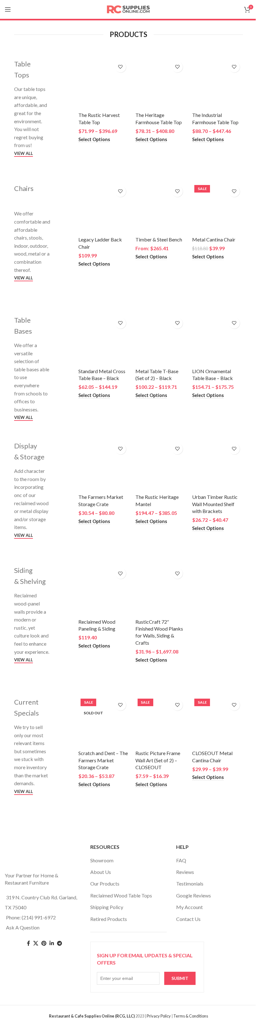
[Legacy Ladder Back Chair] (103, 208)
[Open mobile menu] (8, 9)
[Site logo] (128, 9)
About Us (100, 872)
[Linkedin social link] (52, 943)
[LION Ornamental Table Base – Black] (217, 340)
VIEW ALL (23, 153)
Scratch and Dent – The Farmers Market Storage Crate (103, 760)
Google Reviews (193, 895)
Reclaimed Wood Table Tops (121, 895)
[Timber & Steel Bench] (160, 208)
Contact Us (188, 919)
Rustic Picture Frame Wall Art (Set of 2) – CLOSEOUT (157, 760)
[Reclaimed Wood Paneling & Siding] (103, 590)
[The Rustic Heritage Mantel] (160, 465)
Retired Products (108, 919)
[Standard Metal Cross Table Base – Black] (103, 340)
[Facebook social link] (28, 943)
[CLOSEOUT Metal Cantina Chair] (217, 721)
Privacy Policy (159, 1015)
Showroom (101, 860)
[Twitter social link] (35, 943)
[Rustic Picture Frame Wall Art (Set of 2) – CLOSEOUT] (160, 721)
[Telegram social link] (59, 943)
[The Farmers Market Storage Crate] (103, 465)
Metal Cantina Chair (213, 239)
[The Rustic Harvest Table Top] (103, 83)
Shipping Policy (106, 907)
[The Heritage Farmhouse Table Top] (160, 83)
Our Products (104, 883)
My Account (189, 907)
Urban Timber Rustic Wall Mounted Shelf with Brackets (215, 504)
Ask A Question (22, 927)
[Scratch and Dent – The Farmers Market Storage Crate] (103, 721)
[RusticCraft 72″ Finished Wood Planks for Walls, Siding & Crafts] (160, 590)
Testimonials (189, 883)
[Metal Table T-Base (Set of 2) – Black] (160, 340)
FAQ (181, 860)
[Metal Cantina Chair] (217, 208)
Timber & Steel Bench (158, 239)
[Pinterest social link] (43, 943)
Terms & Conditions (190, 1015)
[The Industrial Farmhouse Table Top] (217, 83)
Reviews (185, 872)
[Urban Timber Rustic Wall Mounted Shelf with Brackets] (217, 465)
